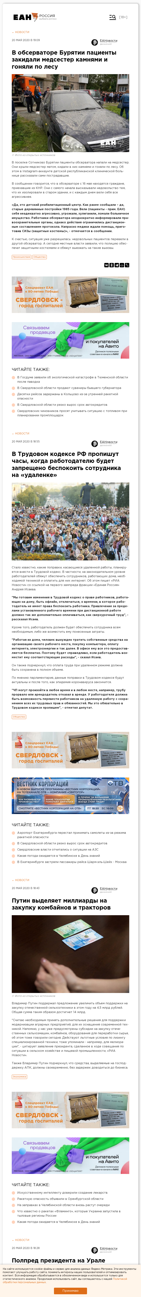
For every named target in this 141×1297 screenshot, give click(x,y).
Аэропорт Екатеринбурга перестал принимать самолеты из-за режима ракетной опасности (71, 835)
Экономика (19, 1077)
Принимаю (70, 1291)
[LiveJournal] (127, 265)
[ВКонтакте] (106, 265)
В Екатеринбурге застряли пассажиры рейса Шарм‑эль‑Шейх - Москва (71, 862)
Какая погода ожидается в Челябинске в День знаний (58, 856)
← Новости (20, 32)
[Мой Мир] (122, 265)
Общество (39, 257)
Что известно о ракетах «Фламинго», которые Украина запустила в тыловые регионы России (69, 1213)
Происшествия (21, 257)
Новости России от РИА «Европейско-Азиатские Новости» (26, 17)
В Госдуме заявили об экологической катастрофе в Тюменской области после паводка (72, 379)
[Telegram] (117, 265)
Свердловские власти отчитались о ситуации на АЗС (57, 849)
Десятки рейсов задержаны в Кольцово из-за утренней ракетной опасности (67, 396)
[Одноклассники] (111, 265)
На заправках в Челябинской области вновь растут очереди (63, 1205)
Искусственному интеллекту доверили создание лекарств (62, 1192)
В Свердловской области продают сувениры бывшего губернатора (69, 388)
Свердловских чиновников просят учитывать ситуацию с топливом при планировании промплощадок (72, 413)
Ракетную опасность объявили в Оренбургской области (60, 1199)
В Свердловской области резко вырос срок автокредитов (62, 405)
